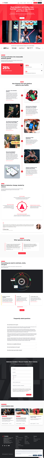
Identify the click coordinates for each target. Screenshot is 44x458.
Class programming (18, 444)
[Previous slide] (1, 48)
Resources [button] (28, 2)
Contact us (35, 441)
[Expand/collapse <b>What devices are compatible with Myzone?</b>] (36, 344)
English (41, 457)
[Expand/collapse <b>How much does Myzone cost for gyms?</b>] (36, 347)
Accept (35, 455)
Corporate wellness (27, 443)
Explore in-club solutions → (34, 301)
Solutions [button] (25, 2)
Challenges (17, 443)
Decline (39, 455)
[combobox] (22, 387)
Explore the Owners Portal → (29, 175)
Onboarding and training (19, 449)
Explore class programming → (9, 160)
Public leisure (26, 441)
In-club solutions (18, 442)
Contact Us (34, 0)
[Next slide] (42, 48)
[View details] (2, 445)
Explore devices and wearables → (10, 100)
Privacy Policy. (26, 391)
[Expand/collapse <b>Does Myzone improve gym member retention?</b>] (36, 350)
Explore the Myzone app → (29, 144)
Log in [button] (31, 2)
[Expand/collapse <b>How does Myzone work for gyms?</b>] (36, 325)
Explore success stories (22, 253)
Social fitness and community (19, 445)
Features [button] (21, 2)
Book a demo (35, 2)
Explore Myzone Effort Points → (10, 130)
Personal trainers (27, 437)
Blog (34, 437)
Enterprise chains (27, 442)
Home (18, 2)
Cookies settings (30, 455)
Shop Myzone (39, 2)
